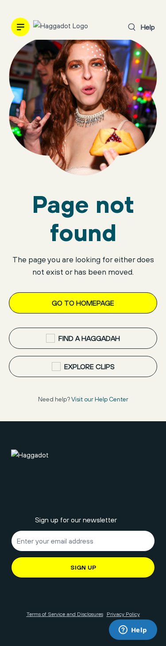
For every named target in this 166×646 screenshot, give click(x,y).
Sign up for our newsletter (76, 520)
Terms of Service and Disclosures (65, 614)
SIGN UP (83, 567)
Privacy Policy (123, 614)
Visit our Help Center (99, 399)
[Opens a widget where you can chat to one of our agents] (132, 631)
